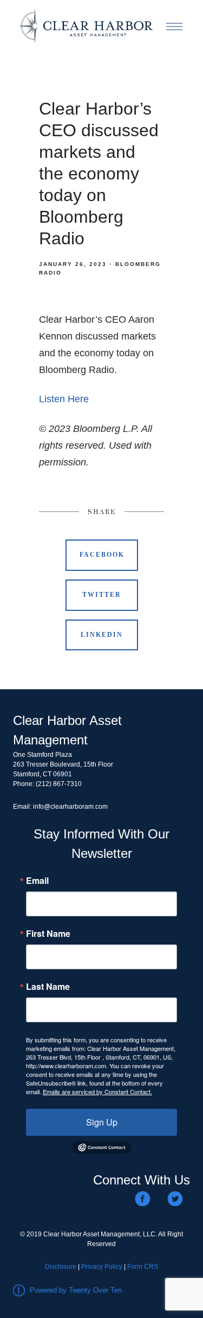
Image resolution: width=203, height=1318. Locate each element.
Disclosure (60, 1266)
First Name (48, 933)
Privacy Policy (101, 1266)
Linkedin (102, 634)
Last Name (48, 986)
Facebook (102, 554)
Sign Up (101, 1122)
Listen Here (64, 399)
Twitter (101, 594)
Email (37, 880)
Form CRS (142, 1266)
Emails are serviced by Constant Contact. (97, 1091)
